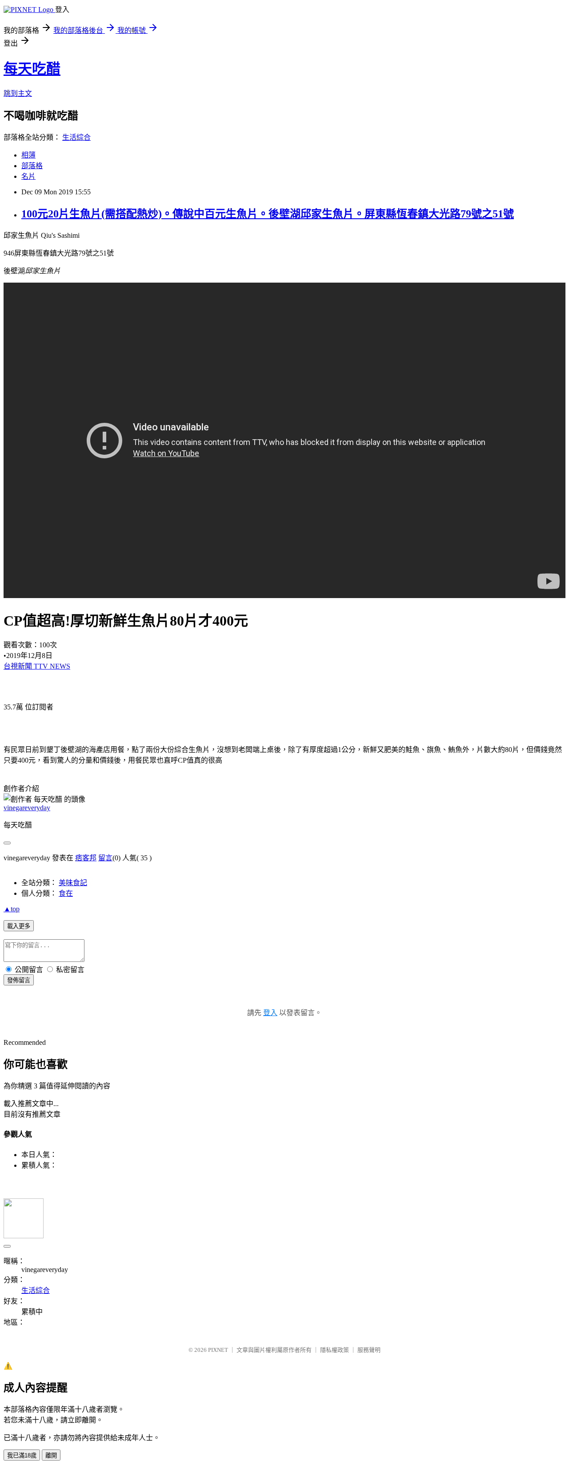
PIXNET (218, 1350)
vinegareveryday (27, 807)
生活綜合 (76, 137)
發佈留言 (18, 980)
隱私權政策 (334, 1350)
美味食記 (73, 882)
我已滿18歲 (21, 1455)
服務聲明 (369, 1350)
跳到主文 (18, 93)
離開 (51, 1455)
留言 (105, 858)
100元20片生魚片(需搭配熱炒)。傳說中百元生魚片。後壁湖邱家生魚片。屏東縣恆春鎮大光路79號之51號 (267, 214)
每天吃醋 (32, 69)
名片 (28, 176)
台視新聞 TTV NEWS (37, 666)
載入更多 (18, 926)
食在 (66, 893)
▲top (12, 909)
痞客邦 (85, 858)
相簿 (28, 155)
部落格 (32, 165)
